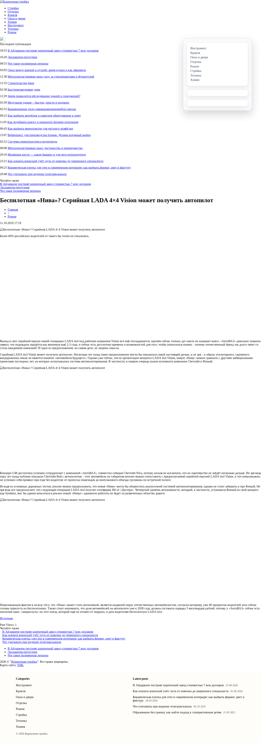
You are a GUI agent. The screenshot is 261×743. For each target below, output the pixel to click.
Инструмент (16, 25)
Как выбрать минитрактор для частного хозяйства (40, 128)
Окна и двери (16, 18)
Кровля (12, 15)
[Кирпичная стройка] (14, 1)
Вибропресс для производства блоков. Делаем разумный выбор (49, 135)
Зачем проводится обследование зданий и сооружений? (44, 96)
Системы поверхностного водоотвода (32, 141)
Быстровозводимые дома (24, 89)
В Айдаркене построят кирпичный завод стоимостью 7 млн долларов (53, 50)
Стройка (13, 8)
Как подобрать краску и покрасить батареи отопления (42, 122)
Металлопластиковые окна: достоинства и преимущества (45, 148)
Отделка (13, 11)
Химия (12, 22)
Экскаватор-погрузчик (22, 57)
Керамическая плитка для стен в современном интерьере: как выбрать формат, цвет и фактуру (69, 167)
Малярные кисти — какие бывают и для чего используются (47, 154)
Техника (13, 28)
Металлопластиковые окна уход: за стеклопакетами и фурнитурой (51, 76)
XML (20, 665)
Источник (6, 618)
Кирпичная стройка (24, 661)
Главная (13, 209)
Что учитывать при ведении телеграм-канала (37, 174)
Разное (12, 32)
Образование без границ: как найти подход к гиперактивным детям (177, 712)
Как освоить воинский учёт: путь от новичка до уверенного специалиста (55, 161)
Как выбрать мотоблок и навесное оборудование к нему (44, 115)
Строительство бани (21, 83)
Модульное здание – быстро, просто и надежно (38, 102)
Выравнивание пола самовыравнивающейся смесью (42, 109)
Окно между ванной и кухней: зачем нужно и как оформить (47, 70)
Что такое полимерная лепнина (28, 63)
